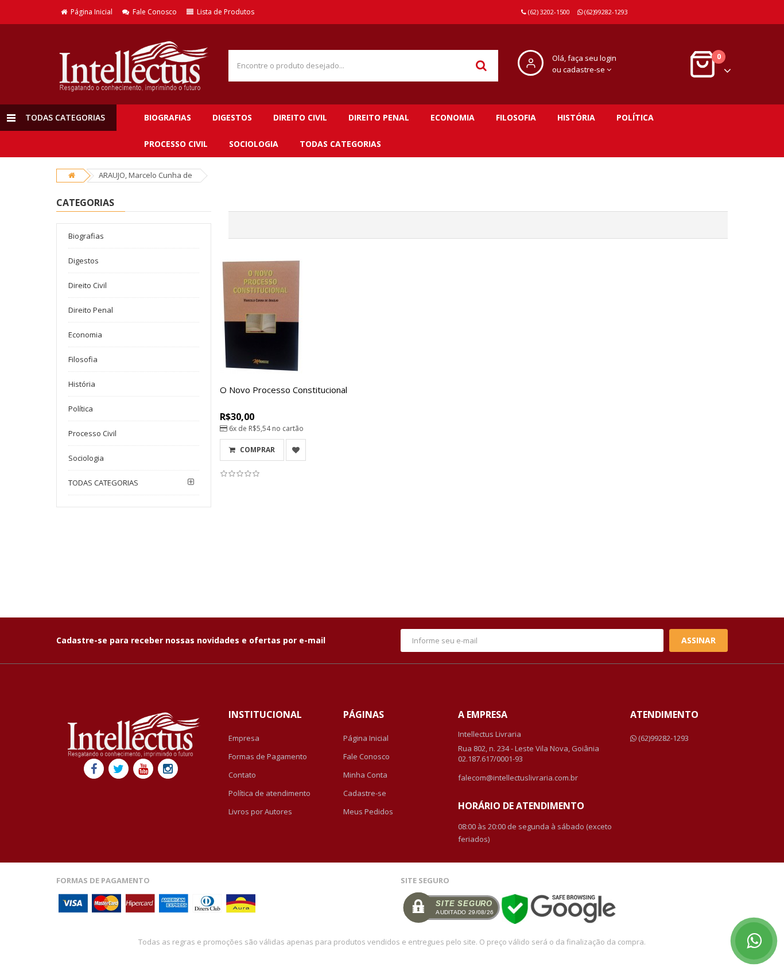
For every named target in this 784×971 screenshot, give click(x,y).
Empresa (243, 738)
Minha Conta (365, 775)
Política (635, 117)
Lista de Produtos (223, 12)
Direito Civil (300, 117)
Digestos (232, 117)
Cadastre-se (364, 793)
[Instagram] (168, 769)
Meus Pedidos (368, 811)
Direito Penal (378, 117)
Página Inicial (89, 12)
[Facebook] (94, 769)
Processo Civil (176, 143)
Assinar (698, 640)
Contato (242, 775)
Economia (452, 117)
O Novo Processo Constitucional (283, 389)
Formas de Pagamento (267, 756)
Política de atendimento (269, 793)
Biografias (167, 117)
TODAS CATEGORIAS (340, 143)
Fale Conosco (153, 12)
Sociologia (253, 143)
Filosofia (516, 117)
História (576, 117)
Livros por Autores (260, 811)
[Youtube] (143, 769)
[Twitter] (118, 769)
